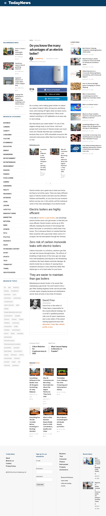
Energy (6, 150)
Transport (7, 264)
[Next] (50, 183)
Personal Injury (9, 340)
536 (17, 73)
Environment (8, 166)
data (17, 305)
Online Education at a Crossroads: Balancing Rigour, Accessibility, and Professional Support (92, 74)
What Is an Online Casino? (90, 104)
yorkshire (16, 365)
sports (21, 355)
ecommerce (8, 315)
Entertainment (9, 158)
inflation (7, 323)
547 (32, 436)
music (6, 333)
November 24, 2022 (52, 58)
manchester (16, 330)
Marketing (7, 217)
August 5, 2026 (63, 176)
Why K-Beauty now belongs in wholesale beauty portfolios (62, 422)
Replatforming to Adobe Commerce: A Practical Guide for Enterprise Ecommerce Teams (91, 61)
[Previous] (46, 183)
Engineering (8, 154)
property (16, 347)
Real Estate (7, 351)
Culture (6, 138)
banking (16, 287)
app (9, 287)
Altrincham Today (49, 324)
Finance (6, 174)
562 (59, 394)
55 (17, 90)
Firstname (39, 468)
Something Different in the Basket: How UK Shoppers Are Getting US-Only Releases (43, 159)
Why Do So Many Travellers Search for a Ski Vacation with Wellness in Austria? (92, 116)
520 (17, 59)
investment (7, 326)
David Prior (39, 58)
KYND (16, 326)
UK (19, 362)
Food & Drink (8, 178)
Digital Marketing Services (12, 312)
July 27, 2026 (34, 434)
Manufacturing (9, 213)
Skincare (14, 355)
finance (6, 319)
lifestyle (7, 330)
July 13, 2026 (48, 434)
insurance (15, 323)
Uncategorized (9, 272)
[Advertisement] (53, 21)
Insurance (7, 194)
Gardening (7, 186)
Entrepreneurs (9, 162)
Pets (5, 233)
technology (8, 358)
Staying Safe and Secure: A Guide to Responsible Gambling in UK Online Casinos (20, 99)
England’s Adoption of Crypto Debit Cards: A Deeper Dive (20, 81)
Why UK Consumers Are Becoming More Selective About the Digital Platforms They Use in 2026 (64, 160)
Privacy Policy (11, 466)
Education (7, 146)
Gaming (6, 182)
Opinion (6, 229)
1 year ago (19, 56)
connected (16, 298)
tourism (6, 362)
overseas (20, 333)
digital (6, 308)
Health (6, 190)
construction (8, 301)
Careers (6, 127)
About (8, 458)
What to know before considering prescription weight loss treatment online (92, 96)
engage (17, 315)
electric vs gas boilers (47, 218)
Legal (5, 201)
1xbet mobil (64, 480)
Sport (5, 253)
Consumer (38, 40)
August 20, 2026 (42, 173)
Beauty (6, 291)
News (5, 225)
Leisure (6, 205)
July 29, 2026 (62, 392)
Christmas (7, 298)
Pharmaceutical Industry (12, 344)
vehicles (7, 365)
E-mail (38, 461)
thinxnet (16, 358)
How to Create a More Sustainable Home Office (20, 51)
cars (14, 294)
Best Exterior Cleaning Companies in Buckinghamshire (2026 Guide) (92, 50)
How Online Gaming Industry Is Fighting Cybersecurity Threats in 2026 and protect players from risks (92, 148)
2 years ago (20, 71)
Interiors (7, 198)
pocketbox (7, 347)
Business (6, 123)
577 (63, 177)
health (21, 319)
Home (31, 40)
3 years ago (20, 106)
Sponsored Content (11, 249)
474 (17, 109)
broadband (14, 291)
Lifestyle (7, 209)
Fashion (6, 170)
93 (59, 431)
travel (14, 362)
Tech (5, 260)
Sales (5, 245)
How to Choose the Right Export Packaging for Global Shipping (91, 85)
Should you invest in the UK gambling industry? (20, 66)
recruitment (18, 351)
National (6, 221)
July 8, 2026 (61, 429)
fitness (14, 319)
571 (45, 436)
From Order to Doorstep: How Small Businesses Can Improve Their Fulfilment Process (92, 137)
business (7, 294)
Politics (6, 237)
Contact (8, 463)
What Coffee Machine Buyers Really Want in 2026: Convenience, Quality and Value (48, 424)
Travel (6, 268)
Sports (6, 257)
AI (5, 287)
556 (43, 175)
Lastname (39, 476)
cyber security (9, 305)
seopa (6, 355)
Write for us (10, 461)
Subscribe (40, 484)
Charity (6, 131)
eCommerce (8, 142)
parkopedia (8, 337)
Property (7, 241)
